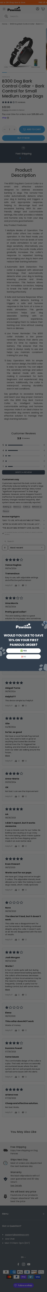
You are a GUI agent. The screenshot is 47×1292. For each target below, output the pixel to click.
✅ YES (23, 650)
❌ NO (23, 657)
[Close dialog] (45, 623)
